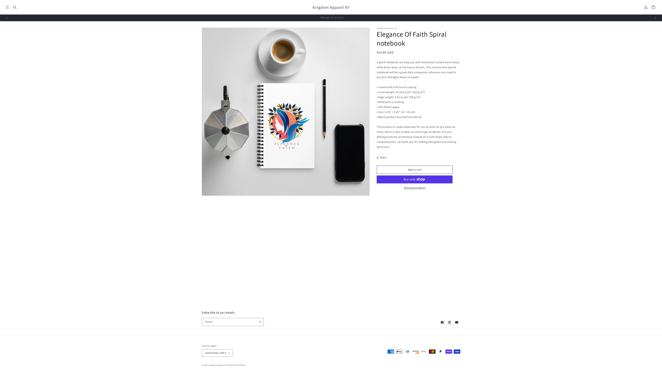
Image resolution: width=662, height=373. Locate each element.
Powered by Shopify (236, 365)
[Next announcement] (655, 18)
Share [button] (383, 157)
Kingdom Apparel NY (218, 365)
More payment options (414, 187)
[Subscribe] (260, 322)
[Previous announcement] (7, 18)
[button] (7, 7)
